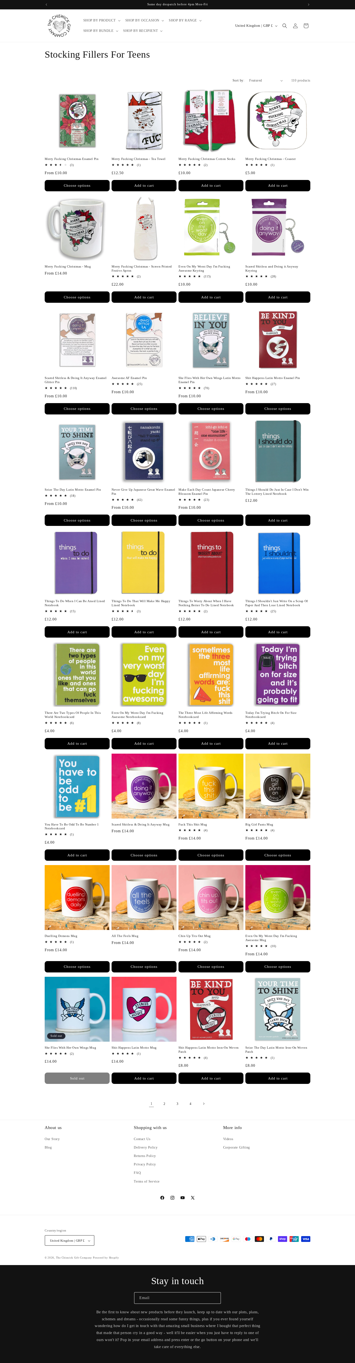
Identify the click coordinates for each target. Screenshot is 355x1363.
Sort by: (238, 80)
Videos (228, 1139)
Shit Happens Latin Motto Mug (134, 1047)
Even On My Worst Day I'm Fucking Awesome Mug (271, 938)
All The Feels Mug (125, 936)
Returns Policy (145, 1156)
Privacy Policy (145, 1164)
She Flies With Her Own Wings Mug (70, 1047)
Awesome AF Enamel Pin (129, 378)
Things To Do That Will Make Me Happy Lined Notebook (141, 603)
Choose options (77, 185)
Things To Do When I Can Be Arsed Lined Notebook (75, 603)
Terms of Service (147, 1181)
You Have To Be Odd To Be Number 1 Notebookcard (72, 826)
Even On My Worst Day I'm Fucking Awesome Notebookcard (137, 715)
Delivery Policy (145, 1147)
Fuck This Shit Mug (192, 824)
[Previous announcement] (46, 4)
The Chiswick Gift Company (74, 1257)
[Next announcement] (308, 4)
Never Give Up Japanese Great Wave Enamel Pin (143, 492)
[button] (101, 20)
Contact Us (142, 1139)
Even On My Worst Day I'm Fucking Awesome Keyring (204, 268)
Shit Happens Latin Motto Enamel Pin (272, 378)
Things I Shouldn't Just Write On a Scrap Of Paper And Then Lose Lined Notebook (276, 603)
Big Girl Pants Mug (259, 824)
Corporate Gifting (236, 1147)
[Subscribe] (215, 1298)
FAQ (137, 1173)
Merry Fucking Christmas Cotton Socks (206, 159)
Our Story (52, 1139)
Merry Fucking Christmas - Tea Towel (139, 159)
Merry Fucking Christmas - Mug (68, 266)
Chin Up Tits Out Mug (194, 936)
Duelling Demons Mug (61, 936)
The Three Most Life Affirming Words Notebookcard (205, 715)
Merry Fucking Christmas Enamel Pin (72, 159)
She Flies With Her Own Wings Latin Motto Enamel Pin (209, 380)
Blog (48, 1147)
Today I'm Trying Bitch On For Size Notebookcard (271, 715)
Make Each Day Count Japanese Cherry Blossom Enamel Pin (206, 492)
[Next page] (203, 1103)
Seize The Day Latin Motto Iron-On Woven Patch (276, 1049)
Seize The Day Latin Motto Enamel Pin (73, 489)
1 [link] (151, 1103)
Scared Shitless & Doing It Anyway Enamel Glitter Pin (76, 380)
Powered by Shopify (106, 1257)
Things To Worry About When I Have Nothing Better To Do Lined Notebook (206, 603)
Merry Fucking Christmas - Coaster (270, 159)
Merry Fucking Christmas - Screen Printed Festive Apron (142, 268)
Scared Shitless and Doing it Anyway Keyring (271, 268)
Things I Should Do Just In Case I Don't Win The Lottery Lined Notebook (277, 492)
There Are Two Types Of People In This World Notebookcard (73, 715)
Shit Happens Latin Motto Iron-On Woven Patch (208, 1049)
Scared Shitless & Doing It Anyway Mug (141, 824)
